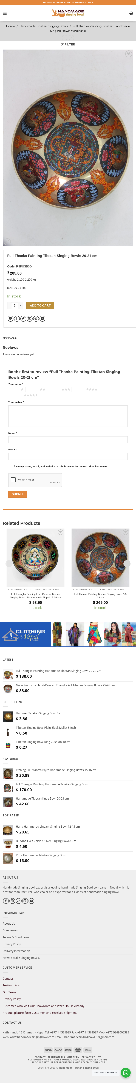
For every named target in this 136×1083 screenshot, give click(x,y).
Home (10, 26)
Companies (10, 930)
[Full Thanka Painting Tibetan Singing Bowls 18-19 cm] (100, 558)
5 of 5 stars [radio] (16, 395)
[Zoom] (7, 241)
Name (12, 433)
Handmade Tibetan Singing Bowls (43, 26)
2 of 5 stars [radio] (33, 389)
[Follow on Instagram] (12, 901)
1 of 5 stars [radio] (14, 389)
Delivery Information (16, 951)
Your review (16, 402)
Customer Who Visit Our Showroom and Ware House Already (44, 1006)
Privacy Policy (12, 944)
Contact (8, 979)
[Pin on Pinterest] (36, 319)
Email (12, 449)
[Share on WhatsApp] (10, 319)
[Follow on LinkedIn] (25, 901)
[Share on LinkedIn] (42, 319)
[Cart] (131, 13)
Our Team (9, 992)
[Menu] (5, 13)
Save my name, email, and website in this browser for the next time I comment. (61, 466)
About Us (9, 923)
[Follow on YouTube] (31, 901)
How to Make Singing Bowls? (21, 958)
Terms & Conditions (16, 937)
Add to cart (40, 305)
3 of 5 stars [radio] (54, 389)
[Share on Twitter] (23, 319)
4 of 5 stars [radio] (79, 389)
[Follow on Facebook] (6, 901)
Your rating (15, 384)
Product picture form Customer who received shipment (40, 1013)
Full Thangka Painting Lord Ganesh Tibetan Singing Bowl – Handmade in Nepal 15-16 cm (35, 596)
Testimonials (11, 985)
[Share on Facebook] (17, 319)
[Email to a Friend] (30, 319)
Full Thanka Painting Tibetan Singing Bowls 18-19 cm (100, 596)
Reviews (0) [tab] (10, 338)
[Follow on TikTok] (19, 901)
